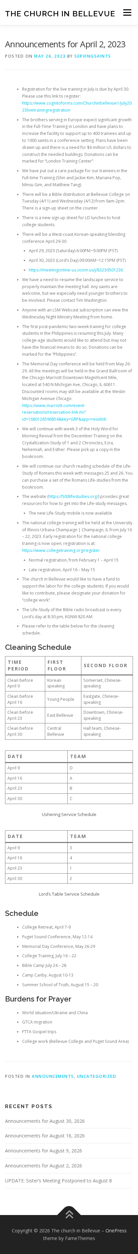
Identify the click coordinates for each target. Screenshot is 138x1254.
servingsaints (92, 56)
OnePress (116, 1230)
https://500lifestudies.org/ (73, 496)
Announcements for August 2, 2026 (43, 1165)
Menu (126, 12)
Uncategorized (97, 1076)
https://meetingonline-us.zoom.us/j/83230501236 (76, 270)
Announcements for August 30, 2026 (45, 1121)
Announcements (53, 1076)
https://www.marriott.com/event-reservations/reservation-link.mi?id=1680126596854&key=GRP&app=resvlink (64, 412)
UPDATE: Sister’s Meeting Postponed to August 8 (58, 1180)
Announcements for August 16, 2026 (45, 1135)
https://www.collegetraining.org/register (61, 550)
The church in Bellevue (60, 13)
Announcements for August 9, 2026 (43, 1150)
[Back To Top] (69, 1215)
